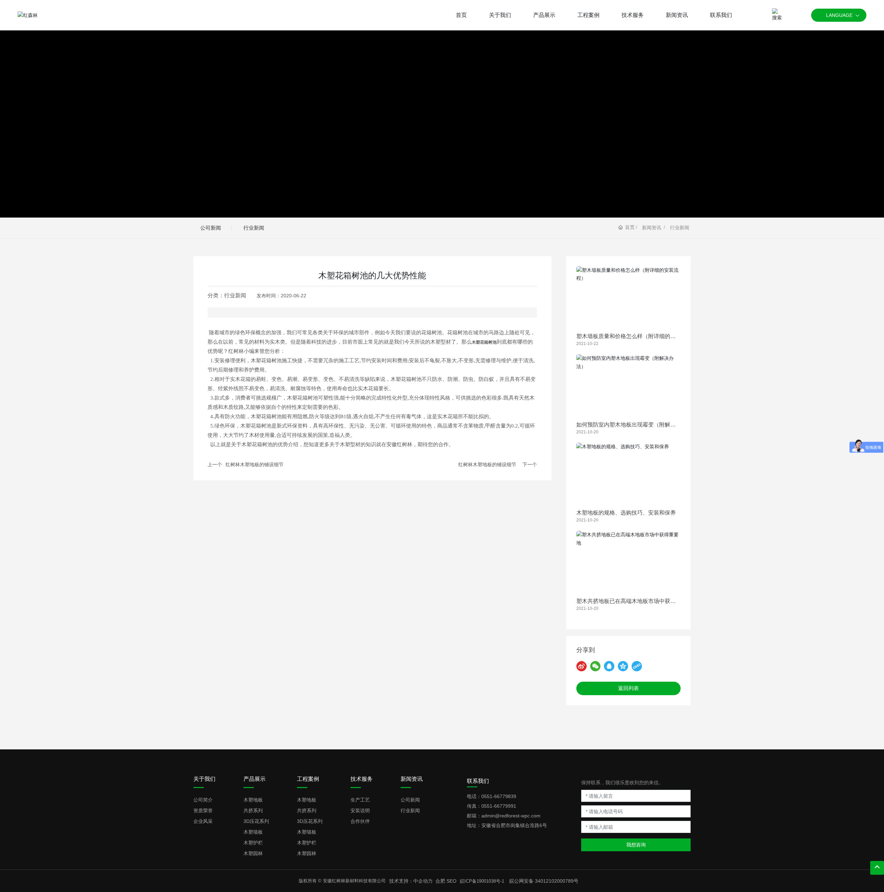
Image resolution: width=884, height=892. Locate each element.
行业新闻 (253, 228)
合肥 (440, 881)
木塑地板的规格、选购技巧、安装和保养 (626, 513)
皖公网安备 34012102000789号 (543, 881)
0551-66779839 (498, 796)
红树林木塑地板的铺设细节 (254, 464)
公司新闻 (210, 228)
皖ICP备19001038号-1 (482, 881)
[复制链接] (637, 666)
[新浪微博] (581, 666)
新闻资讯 (651, 227)
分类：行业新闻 (227, 295)
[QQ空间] (623, 666)
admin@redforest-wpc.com (510, 815)
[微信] (595, 666)
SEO (451, 881)
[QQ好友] (609, 666)
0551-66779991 (498, 806)
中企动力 (423, 881)
